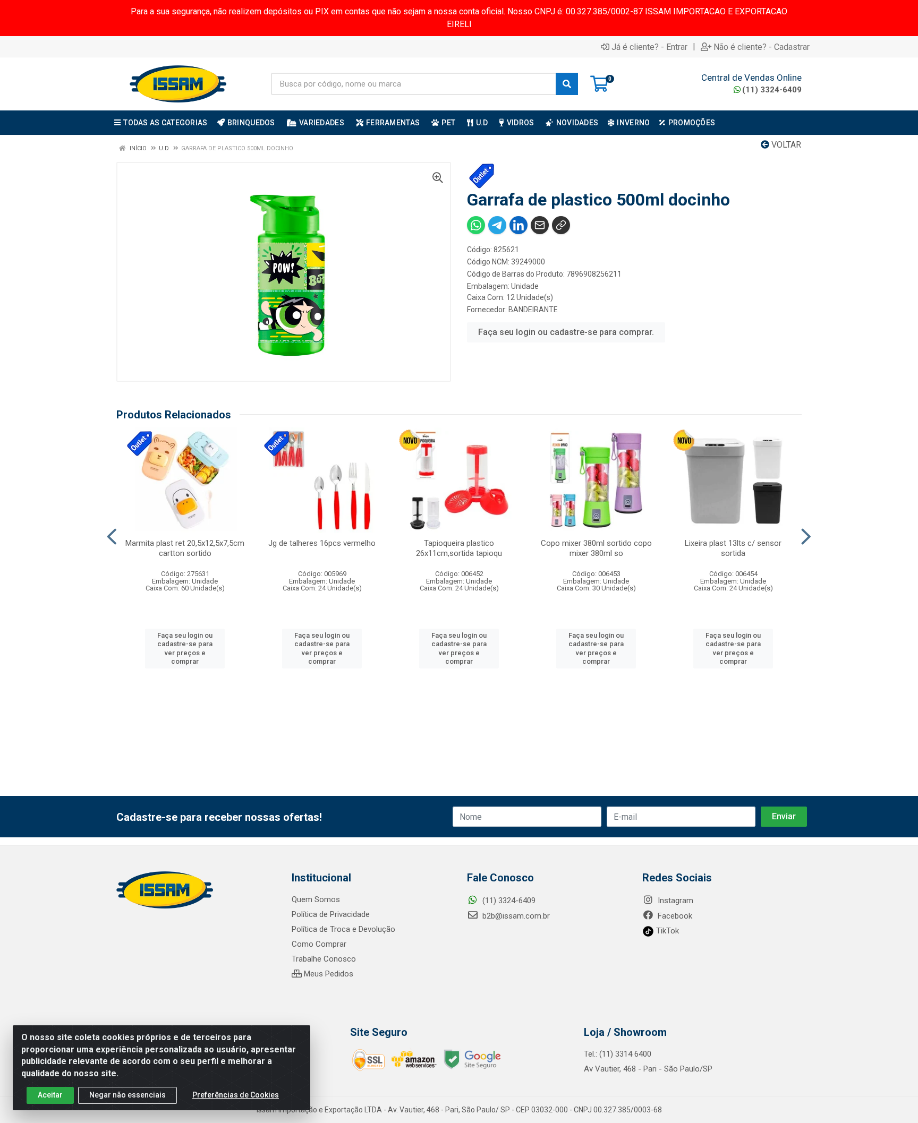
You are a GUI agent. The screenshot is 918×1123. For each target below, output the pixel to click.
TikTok (666, 931)
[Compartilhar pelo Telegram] (497, 225)
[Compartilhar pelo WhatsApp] (476, 225)
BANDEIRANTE (533, 309)
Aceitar (50, 1095)
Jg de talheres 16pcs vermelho (322, 543)
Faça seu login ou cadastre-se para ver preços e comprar (184, 648)
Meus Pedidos (327, 974)
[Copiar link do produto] (561, 225)
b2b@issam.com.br (515, 916)
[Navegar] (112, 537)
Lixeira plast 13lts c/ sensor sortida (733, 548)
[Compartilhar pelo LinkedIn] (518, 225)
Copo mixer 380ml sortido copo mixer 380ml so (596, 548)
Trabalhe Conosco (324, 959)
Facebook (674, 916)
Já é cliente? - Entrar (649, 46)
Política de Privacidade (331, 914)
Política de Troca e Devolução (343, 929)
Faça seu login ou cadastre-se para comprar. (566, 332)
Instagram (674, 900)
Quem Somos (316, 899)
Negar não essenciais (127, 1095)
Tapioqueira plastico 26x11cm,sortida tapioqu (459, 548)
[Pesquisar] (567, 84)
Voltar (785, 145)
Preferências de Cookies (235, 1095)
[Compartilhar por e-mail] (540, 225)
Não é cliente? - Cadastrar (761, 46)
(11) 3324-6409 (772, 90)
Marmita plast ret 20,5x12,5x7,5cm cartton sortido (184, 548)
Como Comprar (319, 944)
